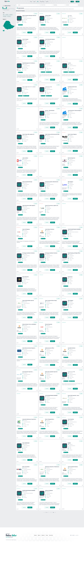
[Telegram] (72, 535)
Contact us (43, 535)
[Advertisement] (9, 38)
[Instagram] (77, 535)
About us (39, 535)
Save (36, 13)
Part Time (9, 16)
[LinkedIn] (70, 535)
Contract (7, 14)
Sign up (77, 1)
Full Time (11, 14)
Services (35, 535)
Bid (3, 14)
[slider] (6, 8)
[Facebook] (73, 535)
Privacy (47, 535)
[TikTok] (76, 535)
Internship (4, 16)
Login (72, 1)
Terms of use (51, 535)
